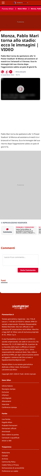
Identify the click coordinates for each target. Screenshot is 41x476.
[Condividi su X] (10, 71)
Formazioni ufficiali (9, 428)
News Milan (22, 9)
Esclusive (5, 392)
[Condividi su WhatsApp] (2, 71)
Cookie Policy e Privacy (10, 465)
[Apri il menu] (3, 2)
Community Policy (8, 462)
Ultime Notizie (7, 386)
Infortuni (5, 395)
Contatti (5, 456)
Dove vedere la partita (10, 434)
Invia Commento (28, 270)
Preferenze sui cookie (10, 471)
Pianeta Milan (8, 8)
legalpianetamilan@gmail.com (13, 360)
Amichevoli (6, 431)
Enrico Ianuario (21, 72)
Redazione (6, 452)
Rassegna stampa (8, 389)
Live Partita (6, 419)
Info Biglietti (6, 398)
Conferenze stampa (9, 407)
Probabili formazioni (9, 425)
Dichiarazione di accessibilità (13, 468)
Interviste (5, 404)
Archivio (5, 459)
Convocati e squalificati (10, 438)
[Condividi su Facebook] (6, 71)
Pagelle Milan (7, 422)
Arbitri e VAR (6, 441)
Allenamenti (6, 401)
